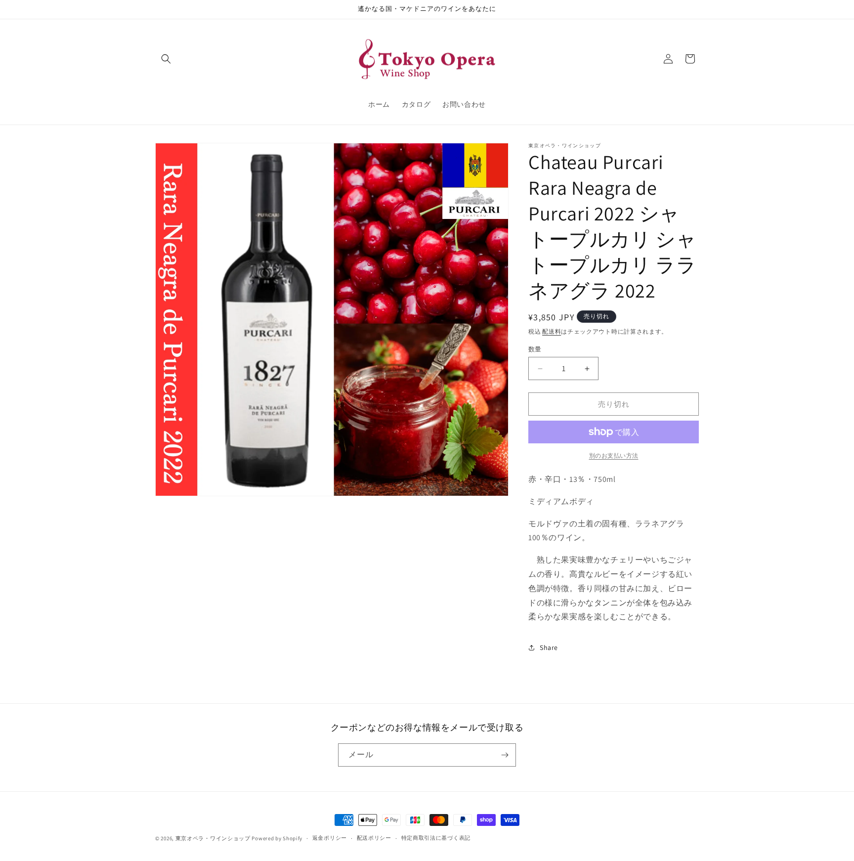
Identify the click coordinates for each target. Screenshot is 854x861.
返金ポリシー (329, 837)
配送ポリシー (374, 837)
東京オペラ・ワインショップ (213, 838)
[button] (166, 59)
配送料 (551, 331)
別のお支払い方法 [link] (614, 455)
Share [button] (549, 647)
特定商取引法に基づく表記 (435, 837)
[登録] (504, 755)
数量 (535, 349)
